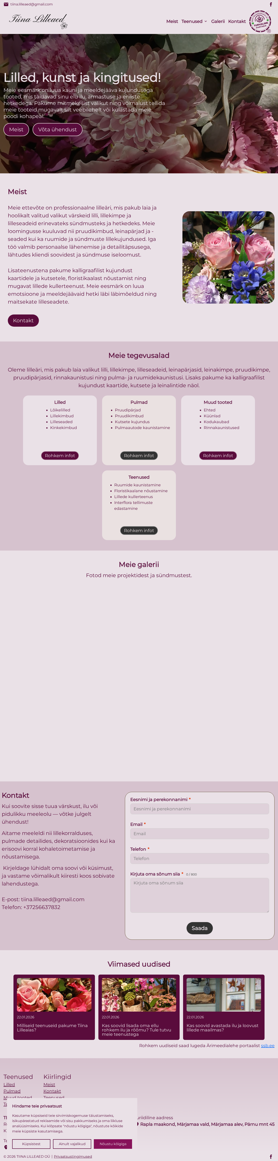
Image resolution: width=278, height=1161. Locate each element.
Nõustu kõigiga (113, 1144)
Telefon (139, 849)
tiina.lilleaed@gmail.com (28, 4)
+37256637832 (41, 907)
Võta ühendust (57, 129)
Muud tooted (17, 1097)
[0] (63, 623)
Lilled (9, 1084)
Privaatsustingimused (73, 1156)
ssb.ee (268, 1045)
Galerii (218, 21)
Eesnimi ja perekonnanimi (160, 799)
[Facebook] (271, 4)
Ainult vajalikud (72, 1144)
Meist (172, 21)
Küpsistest (31, 1144)
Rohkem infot (60, 455)
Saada (200, 928)
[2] (215, 623)
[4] (177, 724)
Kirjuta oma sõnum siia (163, 874)
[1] (139, 623)
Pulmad (12, 1091)
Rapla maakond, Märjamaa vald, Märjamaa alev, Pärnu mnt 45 (204, 1124)
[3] (101, 724)
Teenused (192, 21)
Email (138, 824)
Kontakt (237, 21)
